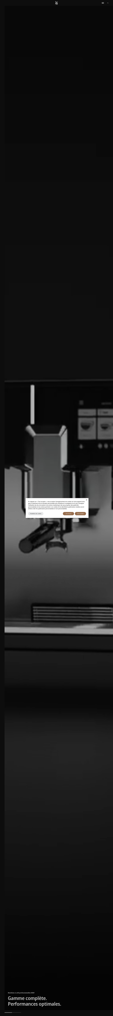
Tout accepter (80, 513)
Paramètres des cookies (35, 513)
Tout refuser (68, 513)
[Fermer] (86, 500)
